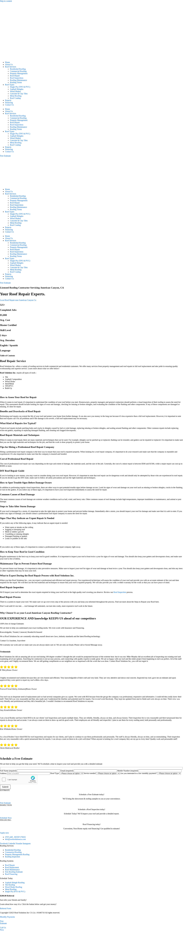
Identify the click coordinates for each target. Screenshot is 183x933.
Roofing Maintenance (18, 80)
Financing (9, 103)
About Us (9, 64)
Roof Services (10, 67)
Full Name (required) (8, 771)
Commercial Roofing (18, 71)
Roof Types (9, 85)
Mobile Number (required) (128, 771)
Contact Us (9, 105)
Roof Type (54, 773)
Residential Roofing (18, 69)
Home (7, 62)
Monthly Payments (7, 917)
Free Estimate (3, 922)
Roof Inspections (16, 78)
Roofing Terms (16, 82)
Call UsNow (3, 929)
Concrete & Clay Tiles (19, 94)
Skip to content (6, 1)
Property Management (18, 73)
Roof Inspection (120, 592)
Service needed (90, 773)
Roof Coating (15, 98)
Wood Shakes (15, 91)
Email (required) (67, 771)
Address (3, 773)
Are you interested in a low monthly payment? (138, 773)
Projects (8, 100)
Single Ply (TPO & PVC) (20, 87)
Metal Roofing (15, 96)
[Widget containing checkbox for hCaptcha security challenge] (19, 779)
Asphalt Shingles (16, 89)
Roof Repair (15, 76)
